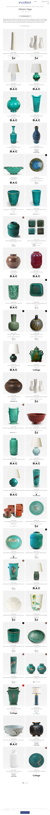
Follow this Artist (25, 16)
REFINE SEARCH (25, 812)
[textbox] (40, 3)
